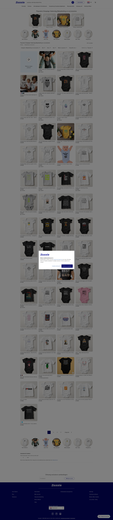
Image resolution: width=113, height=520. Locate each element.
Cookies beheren (56, 266)
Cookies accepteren (67, 266)
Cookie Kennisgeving (57, 259)
